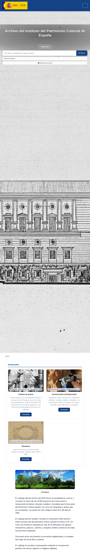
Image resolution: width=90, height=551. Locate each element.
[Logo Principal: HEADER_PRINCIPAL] (15, 5)
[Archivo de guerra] (26, 394)
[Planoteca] (26, 442)
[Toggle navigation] (85, 5)
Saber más (45, 47)
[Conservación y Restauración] (64, 394)
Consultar (26, 414)
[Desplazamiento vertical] (45, 211)
